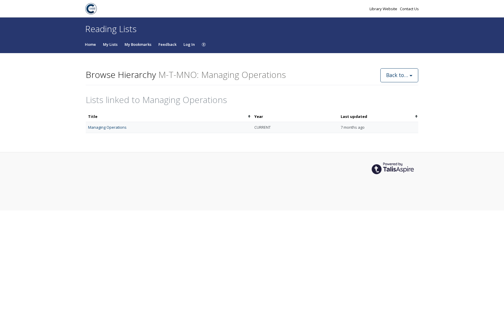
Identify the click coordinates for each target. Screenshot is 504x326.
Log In (189, 44)
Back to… (398, 75)
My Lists (110, 44)
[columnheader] (169, 116)
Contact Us (409, 8)
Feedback (167, 44)
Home (90, 44)
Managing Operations (107, 127)
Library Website (384, 8)
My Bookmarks (138, 44)
